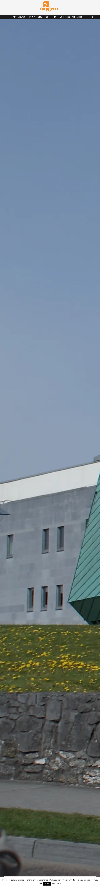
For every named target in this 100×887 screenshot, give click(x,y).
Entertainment (19, 17)
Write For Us (65, 17)
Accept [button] (47, 883)
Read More (56, 883)
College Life (51, 17)
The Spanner (77, 17)
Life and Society (35, 17)
